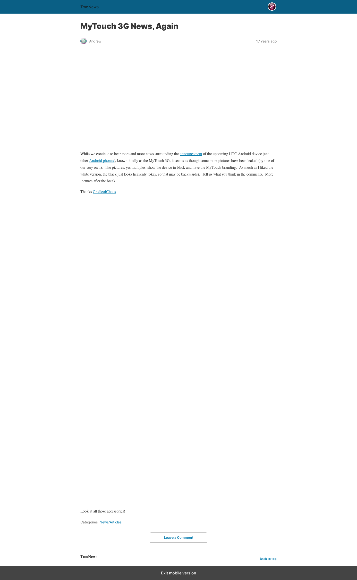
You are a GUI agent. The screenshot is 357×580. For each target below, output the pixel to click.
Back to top (268, 559)
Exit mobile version (178, 573)
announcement (191, 153)
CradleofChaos (104, 191)
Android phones (101, 160)
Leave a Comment (178, 537)
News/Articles (110, 522)
